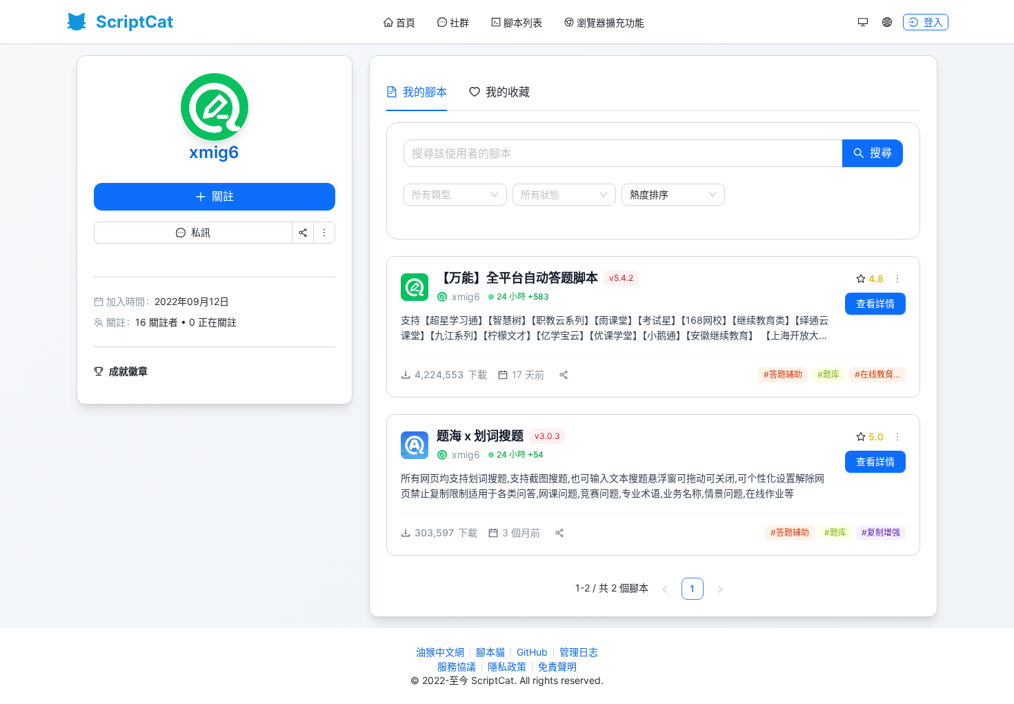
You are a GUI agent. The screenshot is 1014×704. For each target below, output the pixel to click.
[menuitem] (399, 23)
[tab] (416, 92)
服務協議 (456, 666)
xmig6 (214, 152)
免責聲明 (557, 666)
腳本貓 (490, 652)
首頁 (405, 22)
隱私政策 (507, 666)
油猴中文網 (440, 652)
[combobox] (449, 194)
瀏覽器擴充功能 (610, 22)
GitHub (532, 652)
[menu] (513, 22)
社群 (459, 22)
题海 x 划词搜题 (480, 436)
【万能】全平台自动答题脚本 (517, 278)
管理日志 (578, 652)
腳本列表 (523, 22)
